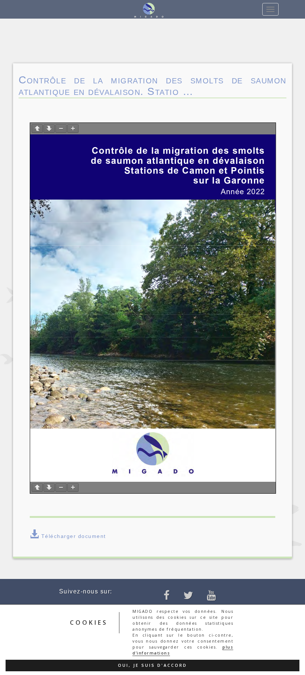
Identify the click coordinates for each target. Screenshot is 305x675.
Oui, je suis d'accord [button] (152, 665)
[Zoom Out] (61, 128)
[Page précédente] (37, 128)
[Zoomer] (72, 128)
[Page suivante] (49, 128)
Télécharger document (73, 536)
